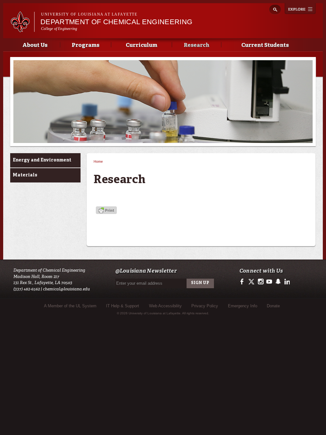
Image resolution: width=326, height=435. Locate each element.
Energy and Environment (42, 160)
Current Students (265, 45)
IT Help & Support (122, 305)
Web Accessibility (165, 305)
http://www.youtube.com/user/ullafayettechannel (269, 282)
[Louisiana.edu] (22, 29)
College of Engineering (59, 28)
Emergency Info (242, 305)
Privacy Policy (204, 305)
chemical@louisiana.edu (66, 289)
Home (98, 161)
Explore (300, 8)
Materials (25, 175)
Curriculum (141, 45)
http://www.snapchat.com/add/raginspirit (277, 282)
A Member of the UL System (70, 305)
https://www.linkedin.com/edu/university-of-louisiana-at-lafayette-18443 (286, 282)
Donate (273, 305)
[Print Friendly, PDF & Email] (106, 210)
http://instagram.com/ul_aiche (260, 282)
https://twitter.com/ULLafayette (252, 282)
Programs (85, 45)
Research (196, 45)
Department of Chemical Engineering (116, 22)
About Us (34, 45)
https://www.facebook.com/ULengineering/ (243, 282)
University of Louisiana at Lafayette (89, 14)
